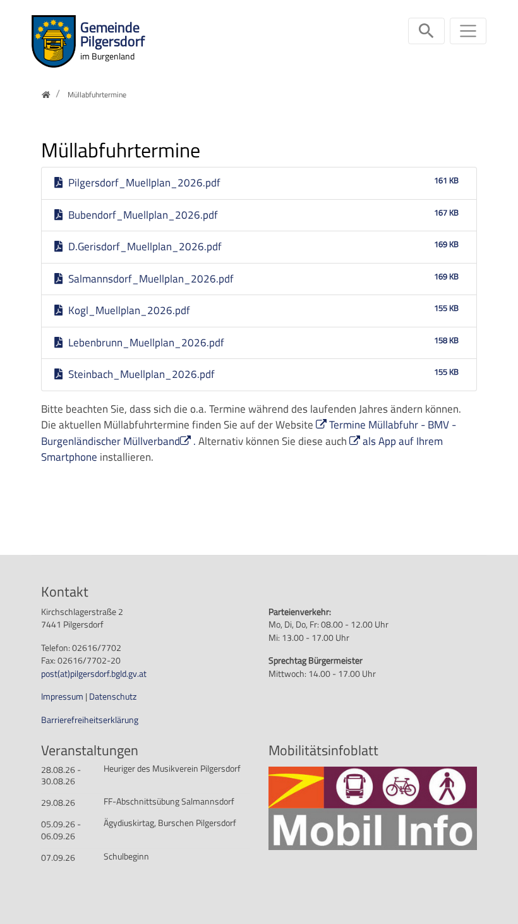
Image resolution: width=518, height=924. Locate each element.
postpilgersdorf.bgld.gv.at (94, 673)
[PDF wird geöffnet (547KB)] (372, 807)
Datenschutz (112, 696)
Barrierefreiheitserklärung (89, 720)
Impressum (63, 696)
